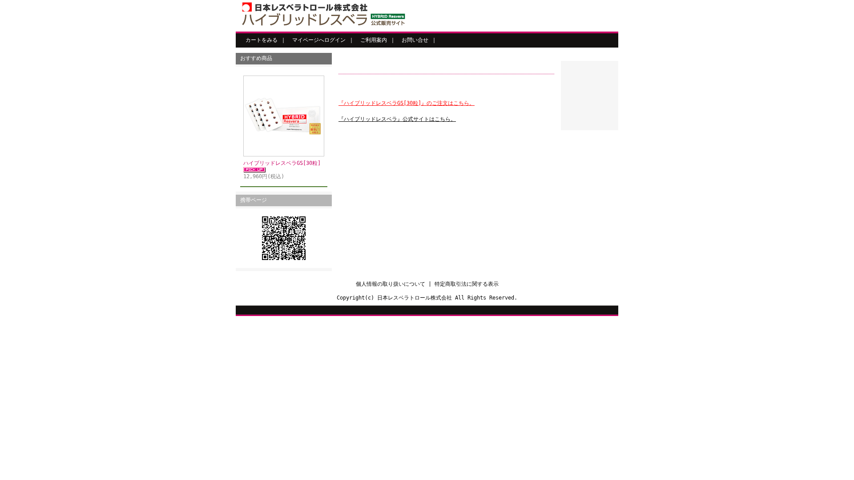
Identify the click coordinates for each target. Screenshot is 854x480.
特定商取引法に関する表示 (467, 284)
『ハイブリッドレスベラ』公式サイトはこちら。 (397, 119)
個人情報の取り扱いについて (390, 284)
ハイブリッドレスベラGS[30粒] (282, 163)
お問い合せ (415, 40)
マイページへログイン (319, 40)
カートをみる (262, 40)
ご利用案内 (373, 40)
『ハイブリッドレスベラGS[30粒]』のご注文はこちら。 (406, 103)
